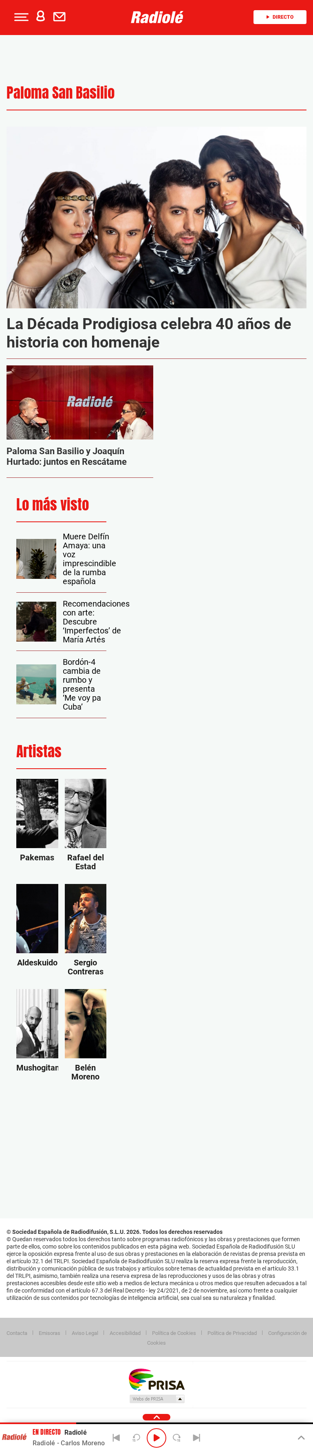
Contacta (17, 1333)
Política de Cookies (174, 1333)
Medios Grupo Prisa (157, 1399)
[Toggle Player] (300, 1437)
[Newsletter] (61, 17)
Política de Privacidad (232, 1333)
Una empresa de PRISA (156, 1379)
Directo (283, 17)
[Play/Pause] (156, 1438)
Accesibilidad (125, 1333)
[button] (20, 17)
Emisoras (49, 1333)
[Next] (196, 1438)
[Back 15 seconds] (136, 1438)
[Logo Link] (159, 17)
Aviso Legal (85, 1333)
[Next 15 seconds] (176, 1438)
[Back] (116, 1438)
